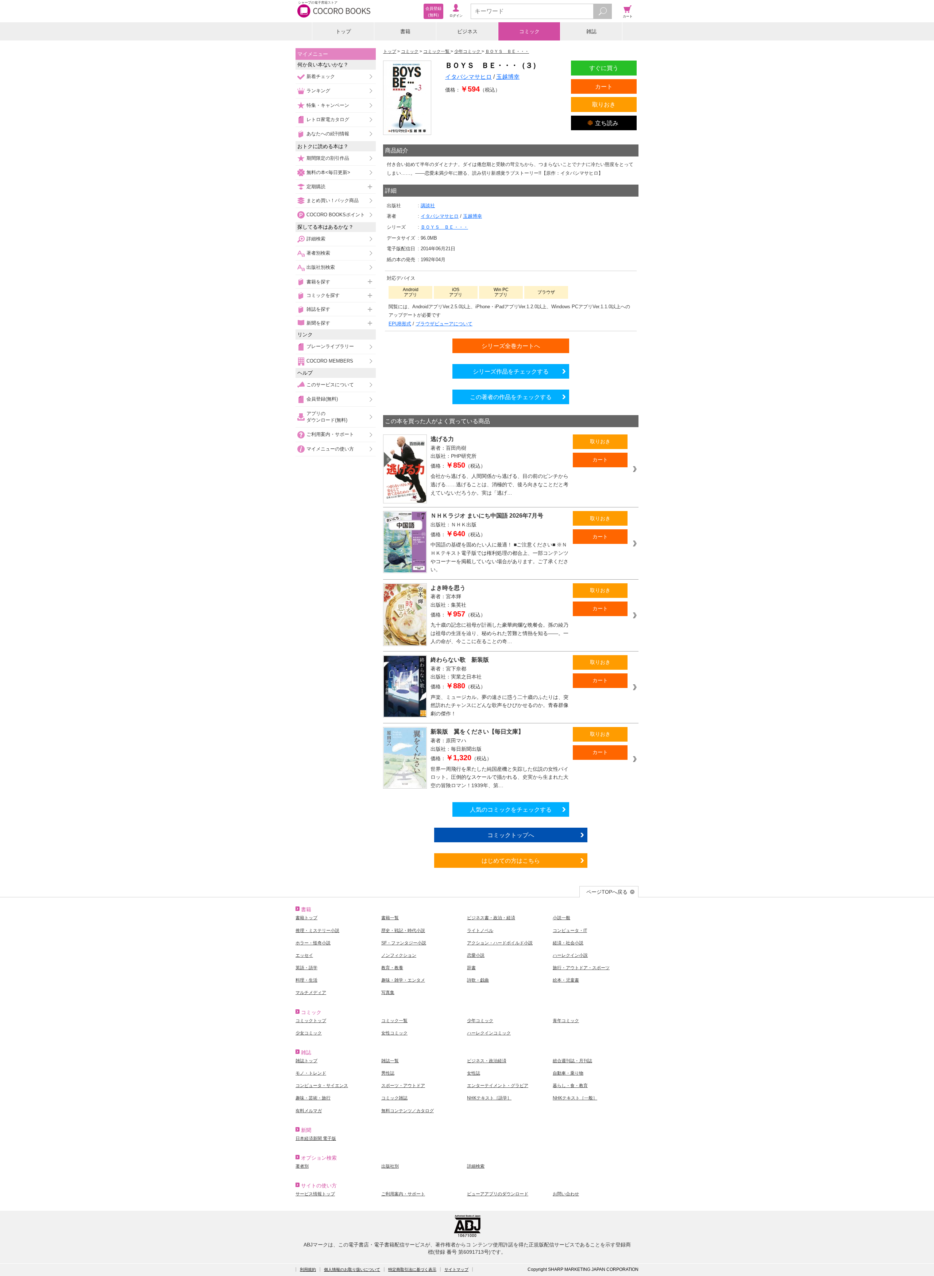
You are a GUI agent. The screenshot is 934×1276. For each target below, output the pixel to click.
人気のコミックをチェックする (511, 809)
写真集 (387, 992)
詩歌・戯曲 (478, 980)
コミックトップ (311, 1020)
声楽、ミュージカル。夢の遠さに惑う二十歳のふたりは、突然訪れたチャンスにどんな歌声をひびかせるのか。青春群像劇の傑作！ (499, 705)
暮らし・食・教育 (570, 1085)
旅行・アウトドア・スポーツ (581, 967)
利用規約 (308, 1269)
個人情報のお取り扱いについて (352, 1269)
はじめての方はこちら (511, 860)
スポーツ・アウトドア (403, 1085)
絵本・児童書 (566, 980)
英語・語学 (306, 967)
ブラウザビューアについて (444, 323)
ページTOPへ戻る (607, 892)
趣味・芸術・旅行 (313, 1098)
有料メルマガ (309, 1110)
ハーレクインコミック (489, 1033)
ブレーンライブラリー (330, 346)
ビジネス (467, 31)
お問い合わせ (566, 1193)
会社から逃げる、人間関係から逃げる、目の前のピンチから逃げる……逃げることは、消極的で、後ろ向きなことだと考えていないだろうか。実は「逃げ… (499, 484)
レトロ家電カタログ (327, 119)
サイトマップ (456, 1269)
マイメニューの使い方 (330, 449)
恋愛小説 (476, 955)
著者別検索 (318, 253)
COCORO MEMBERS (329, 361)
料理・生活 (306, 980)
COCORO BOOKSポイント (335, 214)
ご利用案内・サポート (330, 434)
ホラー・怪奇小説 (313, 943)
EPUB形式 (400, 323)
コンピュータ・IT (570, 930)
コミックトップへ (510, 835)
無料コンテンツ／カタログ (407, 1110)
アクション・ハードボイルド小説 (500, 943)
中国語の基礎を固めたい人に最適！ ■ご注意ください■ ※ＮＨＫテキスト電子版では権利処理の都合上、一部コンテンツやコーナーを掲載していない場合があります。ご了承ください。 (499, 557)
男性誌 (387, 1073)
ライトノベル (480, 930)
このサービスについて (330, 384)
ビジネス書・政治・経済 (491, 917)
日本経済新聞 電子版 (316, 1138)
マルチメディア (311, 992)
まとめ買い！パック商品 (332, 200)
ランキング (318, 90)
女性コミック (394, 1033)
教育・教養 (392, 967)
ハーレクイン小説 (570, 955)
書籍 (405, 31)
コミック (529, 31)
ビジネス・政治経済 (486, 1060)
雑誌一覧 (390, 1060)
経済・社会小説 (568, 943)
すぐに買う (603, 68)
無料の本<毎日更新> (328, 172)
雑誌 (591, 31)
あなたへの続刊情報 (327, 133)
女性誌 (473, 1073)
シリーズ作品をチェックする (511, 371)
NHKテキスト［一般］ (575, 1098)
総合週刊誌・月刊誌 (572, 1060)
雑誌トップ (306, 1060)
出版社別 (390, 1166)
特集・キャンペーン (327, 105)
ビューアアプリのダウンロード (497, 1193)
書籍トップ (306, 917)
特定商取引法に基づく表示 (412, 1269)
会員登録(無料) (322, 399)
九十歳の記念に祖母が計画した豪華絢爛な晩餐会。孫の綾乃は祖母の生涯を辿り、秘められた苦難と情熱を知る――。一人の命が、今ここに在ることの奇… (499, 633)
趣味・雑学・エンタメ (403, 980)
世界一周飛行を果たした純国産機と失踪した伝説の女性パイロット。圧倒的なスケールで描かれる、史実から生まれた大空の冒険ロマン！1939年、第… (499, 777)
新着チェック (320, 76)
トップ (343, 31)
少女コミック (309, 1033)
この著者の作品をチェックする (511, 397)
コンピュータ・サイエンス (322, 1085)
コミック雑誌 (394, 1098)
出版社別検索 (320, 267)
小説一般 (561, 917)
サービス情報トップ (315, 1193)
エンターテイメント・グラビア (497, 1085)
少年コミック (480, 1020)
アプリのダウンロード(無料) (326, 417)
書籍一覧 (390, 917)
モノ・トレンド (311, 1073)
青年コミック (566, 1020)
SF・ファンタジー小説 (403, 943)
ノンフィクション (398, 955)
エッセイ (304, 955)
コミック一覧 (394, 1020)
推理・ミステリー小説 (317, 930)
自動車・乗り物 (568, 1073)
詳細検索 (315, 238)
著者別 (302, 1166)
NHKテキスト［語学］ (489, 1098)
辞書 (471, 967)
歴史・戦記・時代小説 (403, 930)
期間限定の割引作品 (327, 158)
